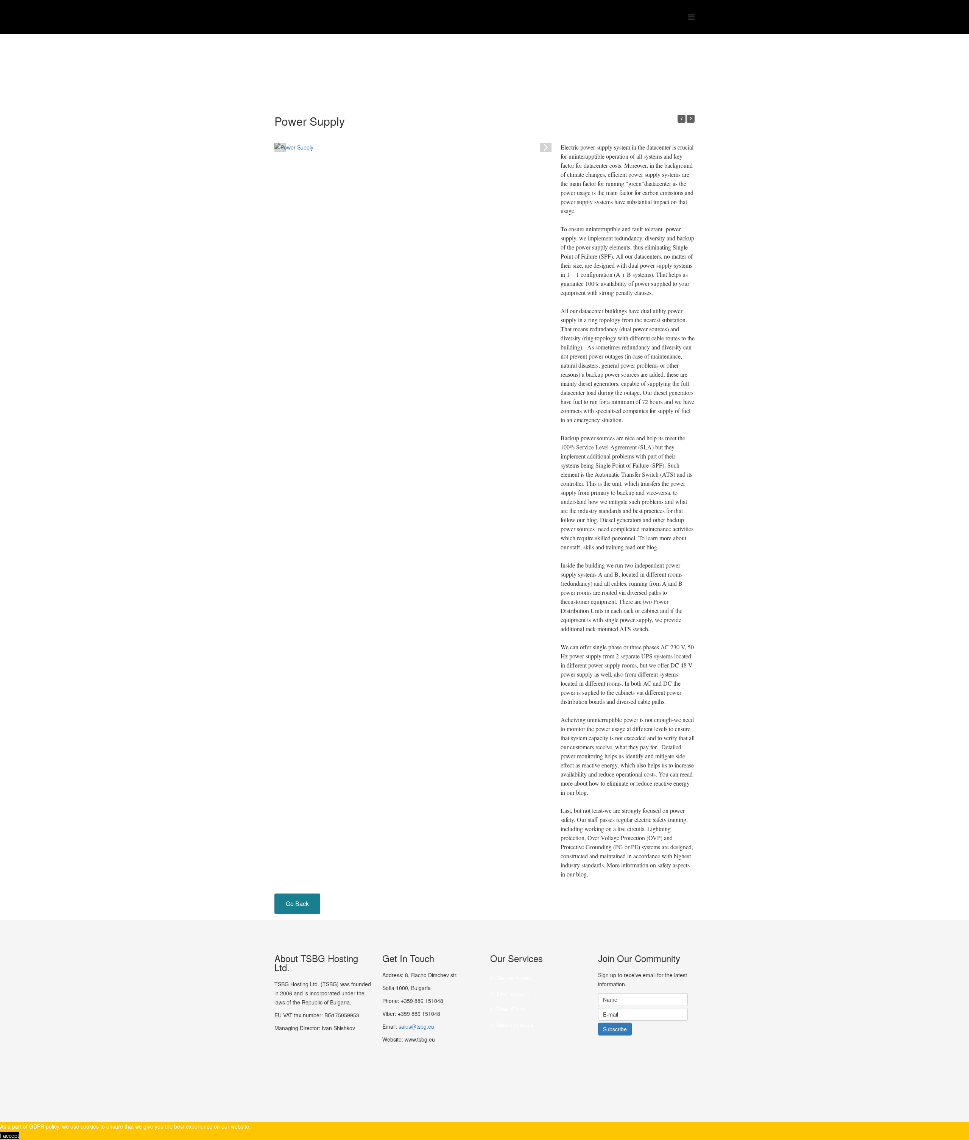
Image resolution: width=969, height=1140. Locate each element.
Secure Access (513, 978)
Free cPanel (510, 1009)
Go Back (297, 903)
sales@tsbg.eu (416, 1026)
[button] (545, 146)
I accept (9, 1135)
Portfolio (352, 63)
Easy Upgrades (514, 1024)
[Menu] (691, 16)
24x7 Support (512, 993)
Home (328, 63)
